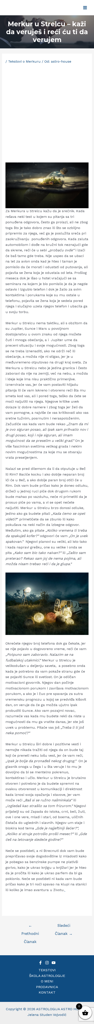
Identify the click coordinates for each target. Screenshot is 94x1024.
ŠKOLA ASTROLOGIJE (47, 976)
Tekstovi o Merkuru (24, 61)
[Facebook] (40, 963)
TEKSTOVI (47, 970)
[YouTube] (54, 963)
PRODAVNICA (47, 987)
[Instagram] (47, 963)
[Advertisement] (47, 113)
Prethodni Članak (30, 926)
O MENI (47, 981)
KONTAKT (47, 992)
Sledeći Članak (64, 926)
